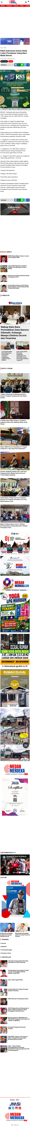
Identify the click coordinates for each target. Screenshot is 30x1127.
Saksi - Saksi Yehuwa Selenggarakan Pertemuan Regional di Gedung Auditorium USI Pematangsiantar (18, 1048)
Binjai (21, 5)
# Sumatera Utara (5, 953)
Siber (17, 1100)
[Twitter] (25, 64)
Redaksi (12, 1100)
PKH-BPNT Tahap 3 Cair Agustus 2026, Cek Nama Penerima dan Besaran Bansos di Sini (18, 1038)
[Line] (21, 64)
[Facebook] (28, 64)
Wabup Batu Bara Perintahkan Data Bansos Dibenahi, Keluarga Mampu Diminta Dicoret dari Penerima (15, 332)
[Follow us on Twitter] (13, 1108)
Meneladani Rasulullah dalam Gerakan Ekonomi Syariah (22, 935)
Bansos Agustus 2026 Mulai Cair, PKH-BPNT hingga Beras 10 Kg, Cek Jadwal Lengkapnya (18, 1019)
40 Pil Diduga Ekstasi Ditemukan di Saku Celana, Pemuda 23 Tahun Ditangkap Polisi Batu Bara (18, 1010)
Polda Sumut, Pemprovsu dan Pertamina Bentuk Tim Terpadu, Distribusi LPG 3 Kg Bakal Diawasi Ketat (13, 499)
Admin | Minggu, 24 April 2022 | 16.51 (7, 58)
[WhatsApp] (18, 64)
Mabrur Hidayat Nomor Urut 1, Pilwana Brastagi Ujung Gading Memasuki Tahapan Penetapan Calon (14, 525)
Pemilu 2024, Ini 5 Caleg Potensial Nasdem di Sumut (18, 990)
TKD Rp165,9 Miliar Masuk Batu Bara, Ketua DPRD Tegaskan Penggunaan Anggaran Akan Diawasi (7, 356)
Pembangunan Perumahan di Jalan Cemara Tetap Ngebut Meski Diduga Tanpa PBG (18, 972)
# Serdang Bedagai (6, 950)
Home (1, 47)
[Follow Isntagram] (16, 1108)
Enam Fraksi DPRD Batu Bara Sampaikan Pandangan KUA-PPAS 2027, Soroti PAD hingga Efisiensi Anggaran (22, 356)
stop (11, 61)
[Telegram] (15, 64)
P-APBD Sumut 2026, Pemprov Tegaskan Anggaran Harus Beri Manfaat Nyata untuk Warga (13, 422)
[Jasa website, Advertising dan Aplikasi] (15, 216)
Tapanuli (16, 5)
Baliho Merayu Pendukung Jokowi (18, 998)
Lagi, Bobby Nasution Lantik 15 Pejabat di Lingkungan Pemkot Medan (17, 267)
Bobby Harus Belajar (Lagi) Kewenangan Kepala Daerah (6, 935)
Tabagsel (9, 5)
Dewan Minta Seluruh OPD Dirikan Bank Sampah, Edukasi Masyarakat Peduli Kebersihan (18, 287)
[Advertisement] (15, 22)
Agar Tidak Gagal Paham (15, 979)
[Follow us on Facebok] (9, 1108)
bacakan (4, 61)
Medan (3, 5)
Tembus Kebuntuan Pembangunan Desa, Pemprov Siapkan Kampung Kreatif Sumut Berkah (13, 396)
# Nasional (3, 946)
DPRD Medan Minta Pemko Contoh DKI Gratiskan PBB (18, 256)
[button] (28, 1)
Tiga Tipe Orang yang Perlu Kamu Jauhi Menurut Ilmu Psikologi (18, 961)
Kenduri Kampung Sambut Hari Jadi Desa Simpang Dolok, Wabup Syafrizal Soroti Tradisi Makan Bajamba (13, 473)
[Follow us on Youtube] (20, 1108)
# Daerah (3, 943)
